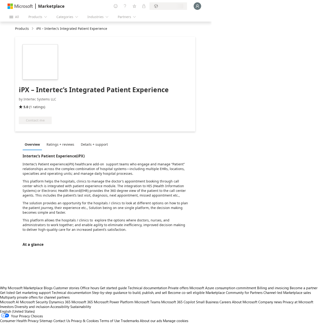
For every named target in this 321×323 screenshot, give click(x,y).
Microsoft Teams (147, 302)
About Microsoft (244, 302)
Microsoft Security (34, 302)
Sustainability (80, 306)
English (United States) (17, 311)
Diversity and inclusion (32, 306)
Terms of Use (110, 320)
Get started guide (113, 287)
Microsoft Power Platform (113, 302)
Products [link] (22, 28)
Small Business (207, 302)
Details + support (94, 144)
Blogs (48, 287)
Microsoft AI (9, 302)
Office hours (89, 287)
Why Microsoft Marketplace (21, 287)
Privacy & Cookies (85, 320)
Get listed (7, 292)
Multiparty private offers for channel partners (35, 297)
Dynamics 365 (59, 302)
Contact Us (61, 320)
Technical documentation (147, 287)
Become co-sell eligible (186, 292)
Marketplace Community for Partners (234, 292)
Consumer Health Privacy (19, 320)
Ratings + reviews (60, 144)
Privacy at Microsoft (298, 302)
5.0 (25, 107)
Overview (32, 144)
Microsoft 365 (82, 302)
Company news (270, 302)
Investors (7, 306)
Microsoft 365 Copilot (178, 302)
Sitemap (45, 320)
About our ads (151, 320)
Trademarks (130, 320)
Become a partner (303, 287)
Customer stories (66, 287)
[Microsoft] (20, 6)
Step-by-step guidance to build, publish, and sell (129, 292)
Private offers (178, 287)
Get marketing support (33, 292)
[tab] (33, 144)
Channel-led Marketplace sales (287, 292)
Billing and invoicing (273, 287)
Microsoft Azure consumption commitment (223, 287)
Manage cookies (175, 320)
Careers (225, 302)
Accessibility (59, 306)
